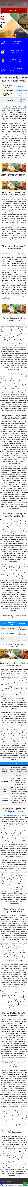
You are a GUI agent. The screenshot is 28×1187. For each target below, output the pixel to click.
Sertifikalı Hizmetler (21, 90)
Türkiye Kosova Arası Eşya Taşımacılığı (14, 324)
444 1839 (12, 10)
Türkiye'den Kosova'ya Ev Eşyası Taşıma (14, 254)
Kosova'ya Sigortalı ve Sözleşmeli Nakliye (14, 815)
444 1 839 (21, 86)
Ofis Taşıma (11, 1185)
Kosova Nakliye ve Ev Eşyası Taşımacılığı (14, 107)
